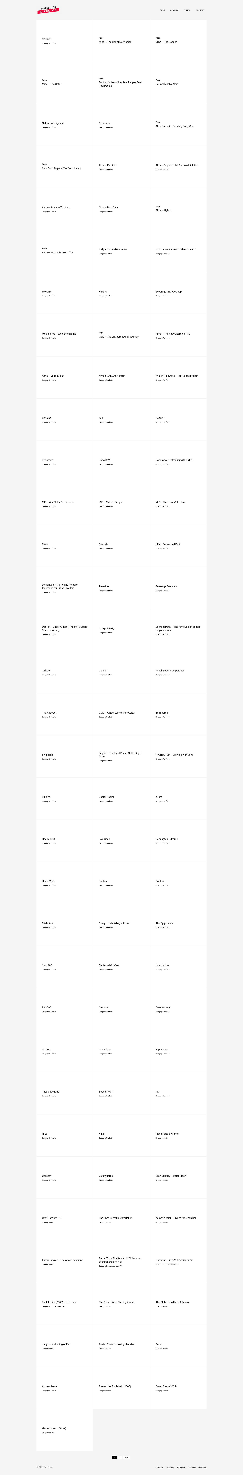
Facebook (170, 1468)
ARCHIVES (174, 10)
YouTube (159, 1468)
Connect (200, 10)
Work (162, 10)
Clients (187, 10)
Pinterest (202, 1468)
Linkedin (192, 1468)
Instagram (181, 1468)
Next (126, 1457)
